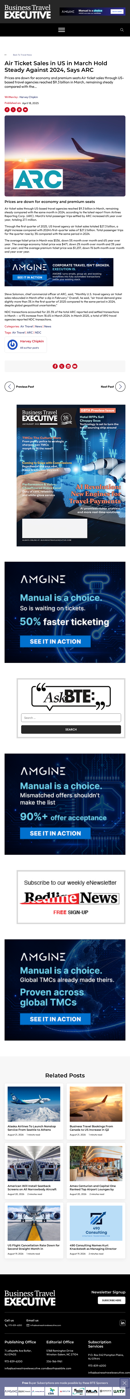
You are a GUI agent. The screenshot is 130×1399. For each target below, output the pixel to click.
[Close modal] (124, 1383)
